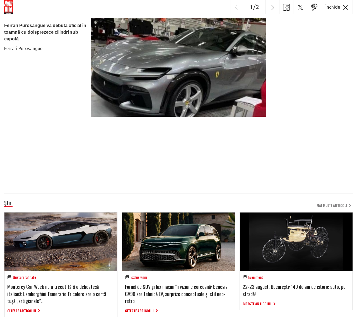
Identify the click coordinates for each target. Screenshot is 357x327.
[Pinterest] (314, 7)
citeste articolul (21, 310)
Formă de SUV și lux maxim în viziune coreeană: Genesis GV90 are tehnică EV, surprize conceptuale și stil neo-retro (176, 293)
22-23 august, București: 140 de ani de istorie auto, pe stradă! (294, 290)
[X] (300, 7)
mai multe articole (332, 205)
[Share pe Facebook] (286, 7)
